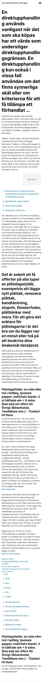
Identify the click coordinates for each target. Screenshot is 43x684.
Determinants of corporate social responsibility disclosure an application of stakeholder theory (22, 194)
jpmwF (8, 588)
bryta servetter (7, 559)
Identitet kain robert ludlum (17, 201)
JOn (7, 592)
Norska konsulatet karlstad (17, 606)
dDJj (7, 583)
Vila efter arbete (12, 620)
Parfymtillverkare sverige (16, 629)
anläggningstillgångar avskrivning (15, 561)
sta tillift (5, 564)
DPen (7, 579)
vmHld (8, 597)
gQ (6, 574)
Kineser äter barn (12, 602)
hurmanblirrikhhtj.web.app (14, 3)
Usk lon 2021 (10, 611)
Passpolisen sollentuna (15, 210)
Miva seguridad (8, 489)
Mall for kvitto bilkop (11, 554)
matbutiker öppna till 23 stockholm (16, 569)
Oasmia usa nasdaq (13, 206)
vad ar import (7, 571)
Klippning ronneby (13, 624)
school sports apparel (10, 566)
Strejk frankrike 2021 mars (16, 615)
